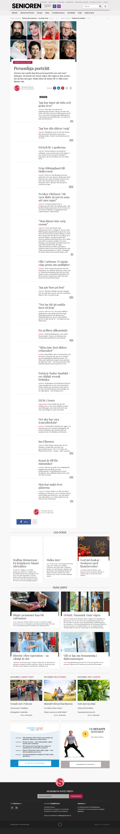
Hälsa (47, 13)
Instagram (59, 6)
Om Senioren (60, 2)
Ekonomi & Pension (27, 13)
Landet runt (52, 2)
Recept (39, 13)
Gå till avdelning (26, 715)
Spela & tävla (89, 13)
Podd (80, 13)
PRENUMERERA (70, 2)
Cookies (105, 2)
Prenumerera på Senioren (85, 764)
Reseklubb (71, 13)
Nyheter (15, 13)
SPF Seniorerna (95, 807)
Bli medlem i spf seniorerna (35, 763)
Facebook (54, 6)
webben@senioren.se (64, 815)
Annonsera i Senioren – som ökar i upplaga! (88, 2)
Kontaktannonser (58, 13)
